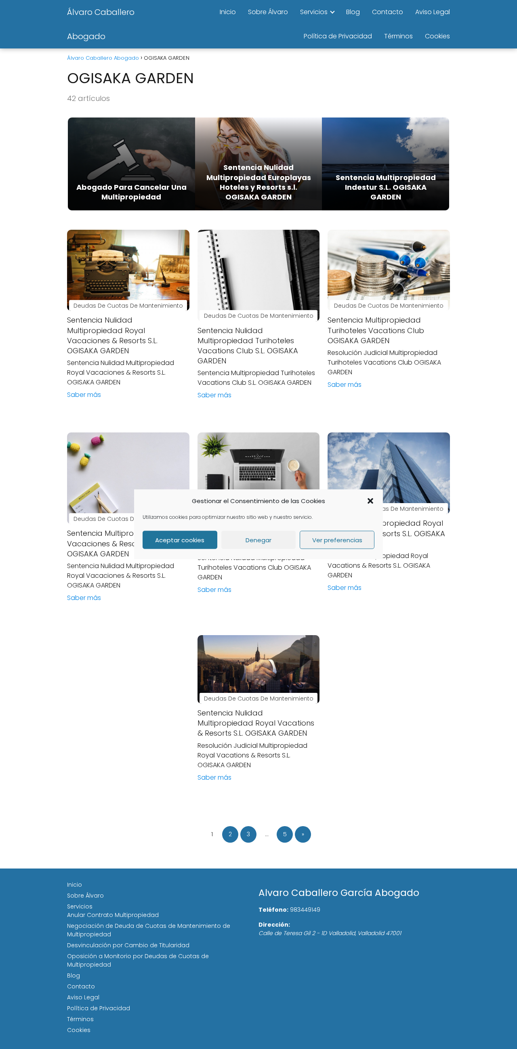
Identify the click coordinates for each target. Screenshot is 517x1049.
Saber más (84, 394)
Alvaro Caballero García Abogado (338, 892)
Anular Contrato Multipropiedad (113, 915)
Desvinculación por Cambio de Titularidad (128, 945)
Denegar (258, 539)
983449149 (305, 910)
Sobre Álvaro (268, 12)
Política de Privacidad (338, 36)
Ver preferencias (337, 539)
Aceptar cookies (179, 539)
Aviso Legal (432, 12)
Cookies (437, 36)
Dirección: (274, 925)
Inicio (228, 12)
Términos (398, 36)
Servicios (314, 12)
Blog (353, 12)
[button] (370, 501)
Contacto (387, 12)
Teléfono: (273, 910)
